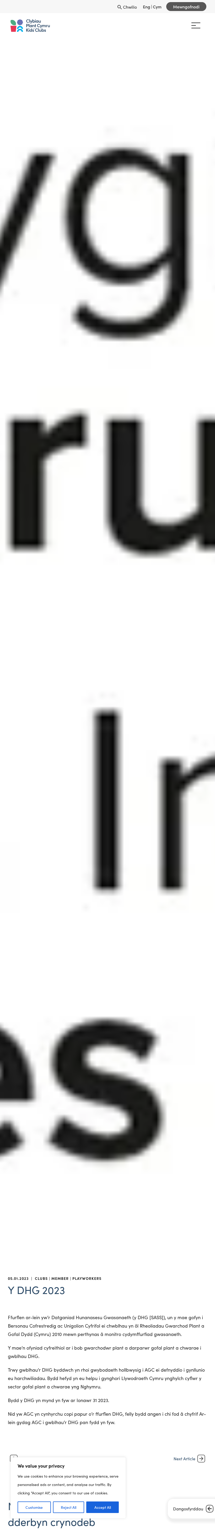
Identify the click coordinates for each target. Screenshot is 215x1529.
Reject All (68, 1507)
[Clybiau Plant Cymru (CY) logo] (30, 25)
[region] (68, 1488)
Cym (157, 6)
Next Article (184, 1458)
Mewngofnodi (186, 6)
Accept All (102, 1507)
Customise (34, 1507)
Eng (146, 6)
